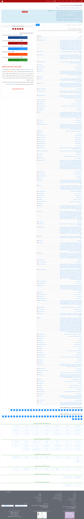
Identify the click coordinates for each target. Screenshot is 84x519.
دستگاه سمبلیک (79, 389)
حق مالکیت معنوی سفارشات (72, 500)
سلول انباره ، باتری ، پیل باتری (77, 346)
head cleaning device (41, 145)
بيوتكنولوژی (57, 469)
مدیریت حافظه (79, 368)
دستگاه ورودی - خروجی (78, 158)
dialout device (40, 122)
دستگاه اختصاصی (78, 110)
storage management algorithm (43, 370)
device (39, 112)
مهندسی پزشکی (16, 426)
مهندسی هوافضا (78, 433)
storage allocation (41, 334)
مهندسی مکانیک (47, 426)
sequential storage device (42, 298)
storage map (40, 372)
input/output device (41, 160)
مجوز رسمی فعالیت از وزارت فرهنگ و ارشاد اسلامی (69, 511)
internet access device (41, 173)
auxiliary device (40, 69)
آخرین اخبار (39, 494)
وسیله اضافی (79, 38)
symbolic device (40, 389)
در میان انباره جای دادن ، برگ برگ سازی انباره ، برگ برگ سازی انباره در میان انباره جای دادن (70, 357)
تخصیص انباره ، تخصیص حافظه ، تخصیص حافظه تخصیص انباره (72, 334)
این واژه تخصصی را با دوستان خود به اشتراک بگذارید (18, 26)
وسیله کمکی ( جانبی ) (78, 69)
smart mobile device (41, 309)
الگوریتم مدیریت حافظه (78, 370)
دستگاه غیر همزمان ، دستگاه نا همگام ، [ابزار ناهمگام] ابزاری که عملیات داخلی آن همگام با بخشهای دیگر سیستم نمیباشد (70, 62)
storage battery (40, 338)
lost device (40, 185)
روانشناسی (47, 441)
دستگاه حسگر (79, 292)
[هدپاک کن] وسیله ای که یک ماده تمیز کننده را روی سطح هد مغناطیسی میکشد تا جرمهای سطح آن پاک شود (70, 148)
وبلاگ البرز (74, 497)
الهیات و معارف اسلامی (36, 449)
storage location (40, 364)
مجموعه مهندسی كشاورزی (78, 477)
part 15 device (40, 211)
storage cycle (40, 350)
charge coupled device (41, 90)
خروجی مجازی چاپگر (78, 400)
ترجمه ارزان (60, 500)
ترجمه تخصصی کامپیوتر (12, 84)
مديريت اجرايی (16, 445)
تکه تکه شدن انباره (78, 354)
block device (40, 78)
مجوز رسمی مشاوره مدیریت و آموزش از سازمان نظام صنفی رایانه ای (42, 511)
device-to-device (40, 120)
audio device (40, 65)
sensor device (40, 292)
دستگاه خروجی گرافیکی (78, 137)
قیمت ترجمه (66, 1)
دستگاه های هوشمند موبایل (77, 309)
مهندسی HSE (67, 433)
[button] (73, 1)
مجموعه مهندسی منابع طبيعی (67, 477)
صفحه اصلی (79, 1)
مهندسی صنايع (37, 426)
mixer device (40, 197)
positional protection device (42, 262)
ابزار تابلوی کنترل (79, 102)
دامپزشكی (37, 469)
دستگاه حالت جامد (78, 311)
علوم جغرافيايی (26, 445)
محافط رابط (79, 260)
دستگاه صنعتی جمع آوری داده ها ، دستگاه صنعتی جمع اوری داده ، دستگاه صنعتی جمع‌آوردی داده (70, 151)
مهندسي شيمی (26, 426)
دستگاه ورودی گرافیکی (78, 135)
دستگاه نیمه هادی (78, 283)
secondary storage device (42, 281)
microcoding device (41, 193)
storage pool (40, 379)
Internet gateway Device (42, 176)
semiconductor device (41, 283)
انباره (80, 338)
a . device (39, 38)
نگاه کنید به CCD (78, 89)
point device (40, 242)
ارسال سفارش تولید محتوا (23, 49)
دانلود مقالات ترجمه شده (58, 495)
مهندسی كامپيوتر (78, 426)
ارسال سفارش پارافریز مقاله (22, 54)
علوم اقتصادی (16, 441)
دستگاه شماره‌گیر (79, 122)
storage (39, 317)
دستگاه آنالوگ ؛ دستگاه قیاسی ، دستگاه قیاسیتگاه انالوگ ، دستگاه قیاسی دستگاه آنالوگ (70, 52)
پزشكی (78, 469)
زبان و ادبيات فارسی (47, 445)
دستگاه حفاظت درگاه (78, 262)
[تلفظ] (48, 10)
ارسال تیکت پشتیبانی (21, 505)
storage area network (41, 336)
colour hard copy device (42, 99)
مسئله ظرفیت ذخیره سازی (77, 344)
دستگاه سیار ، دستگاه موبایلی (77, 199)
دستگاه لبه (79, 133)
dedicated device (40, 110)
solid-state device (41, 313)
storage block (40, 340)
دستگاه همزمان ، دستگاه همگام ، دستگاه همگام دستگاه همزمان (72, 391)
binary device (40, 71)
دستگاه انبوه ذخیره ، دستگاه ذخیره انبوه (76, 191)
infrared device (40, 154)
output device (40, 205)
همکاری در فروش (38, 498)
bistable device (40, 76)
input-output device (41, 171)
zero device (40, 402)
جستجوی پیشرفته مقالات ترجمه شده (57, 498)
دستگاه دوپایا (79, 76)
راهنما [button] (63, 1)
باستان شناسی (57, 449)
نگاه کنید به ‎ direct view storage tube (75, 385)
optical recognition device (42, 201)
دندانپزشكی (16, 469)
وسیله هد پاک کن (78, 145)
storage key (40, 360)
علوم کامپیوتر (77, 461)
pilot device (40, 240)
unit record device (41, 393)
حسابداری (78, 441)
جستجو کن (37, 24)
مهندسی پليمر (67, 430)
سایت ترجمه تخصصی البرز (29, 69)
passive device (40, 221)
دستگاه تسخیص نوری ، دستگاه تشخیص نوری (75, 201)
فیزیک (57, 457)
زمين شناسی (36, 457)
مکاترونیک (47, 433)
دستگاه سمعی (79, 65)
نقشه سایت (39, 501)
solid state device (41, 311)
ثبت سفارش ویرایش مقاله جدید (22, 43)
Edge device (40, 133)
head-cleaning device (41, 147)
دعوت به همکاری (73, 501)
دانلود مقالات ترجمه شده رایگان (57, 497)
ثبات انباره (79, 383)
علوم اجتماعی (67, 445)
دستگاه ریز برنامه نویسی (78, 193)
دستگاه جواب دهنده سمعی (77, 67)
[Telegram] (22, 29)
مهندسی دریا (16, 433)
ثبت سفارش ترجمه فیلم (23, 60)
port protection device (41, 259)
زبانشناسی (47, 449)
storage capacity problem (42, 344)
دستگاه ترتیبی (79, 296)
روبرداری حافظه (79, 352)
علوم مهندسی (26, 433)
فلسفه (36, 445)
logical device (40, 180)
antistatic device (40, 54)
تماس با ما (74, 495)
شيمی (77, 457)
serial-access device (41, 307)
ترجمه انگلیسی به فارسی (58, 494)
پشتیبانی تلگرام (8, 505)
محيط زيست (26, 430)
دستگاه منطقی (79, 178)
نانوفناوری (26, 457)
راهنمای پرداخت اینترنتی (37, 497)
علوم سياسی (77, 449)
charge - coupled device (42, 88)
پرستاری (67, 469)
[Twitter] (18, 29)
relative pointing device (41, 269)
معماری (78, 485)
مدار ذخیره (79, 348)
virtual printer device (41, 400)
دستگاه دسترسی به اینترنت (77, 174)
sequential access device (42, 294)
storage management (41, 368)
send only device (40, 285)
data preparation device (42, 106)
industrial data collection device (43, 150)
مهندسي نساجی (47, 430)
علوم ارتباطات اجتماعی (57, 445)
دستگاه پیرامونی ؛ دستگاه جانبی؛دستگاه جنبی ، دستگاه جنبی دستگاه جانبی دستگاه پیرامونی (70, 224)
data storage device (41, 108)
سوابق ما (74, 494)
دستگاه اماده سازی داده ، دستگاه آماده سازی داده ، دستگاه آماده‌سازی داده (71, 106)
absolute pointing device (42, 40)
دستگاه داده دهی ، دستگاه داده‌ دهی (76, 104)
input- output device (41, 158)
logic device (40, 178)
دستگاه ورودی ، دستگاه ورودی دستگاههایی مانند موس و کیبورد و (72, 156)
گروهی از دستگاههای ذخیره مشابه (76, 379)
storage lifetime (40, 362)
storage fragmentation (41, 354)
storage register (40, 383)
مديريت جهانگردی (77, 445)
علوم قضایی (26, 449)
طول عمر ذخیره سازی (78, 362)
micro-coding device (41, 195)
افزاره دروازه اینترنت (78, 176)
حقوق (57, 441)
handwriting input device (42, 143)
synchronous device (41, 391)
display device (40, 131)
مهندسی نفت (36, 430)
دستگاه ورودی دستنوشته (78, 143)
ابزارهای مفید (39, 500)
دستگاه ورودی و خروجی (78, 171)
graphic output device (41, 141)
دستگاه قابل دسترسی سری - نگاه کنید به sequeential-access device (71, 307)
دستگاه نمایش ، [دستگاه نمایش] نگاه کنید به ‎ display (73, 131)
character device (40, 83)
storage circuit (40, 348)
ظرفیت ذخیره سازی (78, 342)
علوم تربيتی (26, 441)
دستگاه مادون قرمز (78, 154)
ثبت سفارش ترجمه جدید (23, 37)
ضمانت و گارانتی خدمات (72, 498)
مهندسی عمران (57, 426)
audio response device (41, 67)
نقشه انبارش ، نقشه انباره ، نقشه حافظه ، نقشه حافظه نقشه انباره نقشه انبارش (71, 372)
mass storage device (41, 191)
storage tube (40, 385)
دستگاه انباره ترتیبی (78, 298)
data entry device (41, 103)
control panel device (41, 101)
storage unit (40, 387)
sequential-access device (42, 300)
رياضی (47, 457)
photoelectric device (41, 227)
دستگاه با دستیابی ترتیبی (77, 294)
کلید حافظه (79, 360)
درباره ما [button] (59, 1)
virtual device (40, 395)
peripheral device (40, 223)
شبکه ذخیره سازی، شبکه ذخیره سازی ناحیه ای (75, 336)
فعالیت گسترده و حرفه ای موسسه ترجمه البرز (14, 511)
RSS (39, 495)
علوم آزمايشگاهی (26, 469)
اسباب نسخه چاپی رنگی (78, 99)
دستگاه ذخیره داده (78, 108)
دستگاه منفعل (79, 221)
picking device (40, 236)
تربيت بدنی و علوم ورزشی (37, 441)
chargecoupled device (41, 95)
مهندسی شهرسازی (16, 430)
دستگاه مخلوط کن (78, 197)
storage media (40, 374)
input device (40, 156)
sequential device (41, 296)
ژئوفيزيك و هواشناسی (16, 457)
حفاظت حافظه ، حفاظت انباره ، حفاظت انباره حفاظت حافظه (73, 381)
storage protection (41, 381)
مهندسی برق (67, 426)
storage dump (40, 352)
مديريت (67, 441)
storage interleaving (41, 356)
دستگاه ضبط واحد (78, 393)
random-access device (41, 264)
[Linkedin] (13, 29)
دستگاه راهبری (79, 240)
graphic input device (41, 139)
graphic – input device (41, 135)
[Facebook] (20, 29)
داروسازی (47, 469)
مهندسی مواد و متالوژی (77, 430)
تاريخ (67, 449)
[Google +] (15, 29)
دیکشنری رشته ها (48, 1)
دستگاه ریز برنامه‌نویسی (78, 195)
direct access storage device (42, 124)
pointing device (40, 253)
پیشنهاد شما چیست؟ (24, 11)
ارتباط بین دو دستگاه (78, 120)
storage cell (40, 346)
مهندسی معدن (57, 430)
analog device (40, 51)
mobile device (40, 199)
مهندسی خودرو (36, 433)
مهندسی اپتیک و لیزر (57, 433)
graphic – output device (41, 137)
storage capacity (41, 342)
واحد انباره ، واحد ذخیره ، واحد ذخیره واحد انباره (75, 387)
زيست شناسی (67, 457)
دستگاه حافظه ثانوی (78, 281)
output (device (40, 203)
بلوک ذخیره (79, 340)
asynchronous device (41, 61)
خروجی (80, 203)
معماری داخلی (67, 485)
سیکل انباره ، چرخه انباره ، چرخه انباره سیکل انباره (74, 350)
